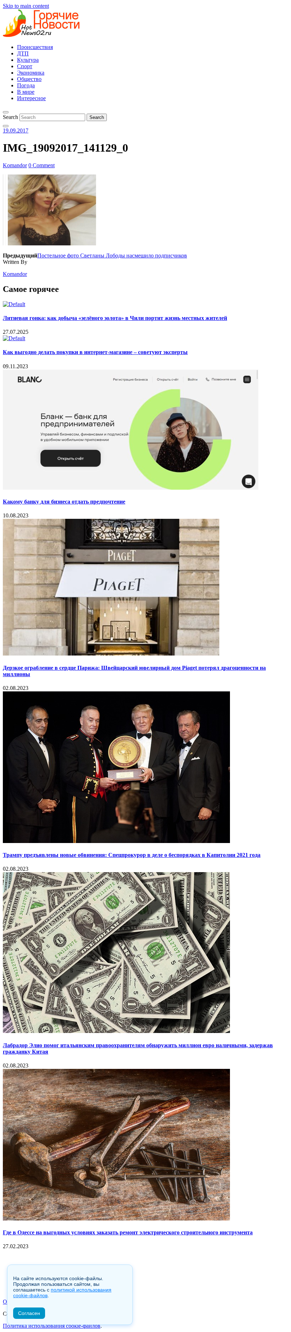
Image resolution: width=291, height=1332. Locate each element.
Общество (29, 79)
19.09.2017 (15, 130)
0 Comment (41, 165)
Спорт (24, 66)
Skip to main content (26, 6)
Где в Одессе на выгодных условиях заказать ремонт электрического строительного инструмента (128, 1232)
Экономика (30, 73)
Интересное (31, 98)
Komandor (15, 165)
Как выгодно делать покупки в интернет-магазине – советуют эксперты (95, 352)
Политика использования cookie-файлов (51, 1326)
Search (10, 117)
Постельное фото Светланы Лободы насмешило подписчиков (112, 255)
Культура (28, 60)
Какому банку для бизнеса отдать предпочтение (64, 502)
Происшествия (35, 47)
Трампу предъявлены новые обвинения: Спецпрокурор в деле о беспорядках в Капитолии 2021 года (131, 855)
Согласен (29, 1313)
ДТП (23, 53)
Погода (26, 85)
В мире (25, 92)
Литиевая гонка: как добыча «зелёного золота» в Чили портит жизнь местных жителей (115, 318)
